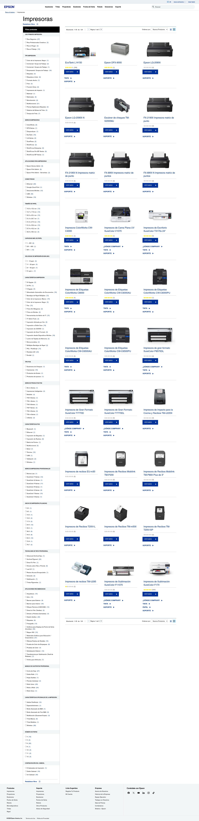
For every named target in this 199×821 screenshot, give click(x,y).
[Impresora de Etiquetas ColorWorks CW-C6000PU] (160, 276)
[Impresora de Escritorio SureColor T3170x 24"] (160, 214)
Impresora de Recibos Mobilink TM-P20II (119, 473)
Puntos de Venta (12, 800)
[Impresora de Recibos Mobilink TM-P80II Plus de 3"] (160, 458)
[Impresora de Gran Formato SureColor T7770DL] (120, 396)
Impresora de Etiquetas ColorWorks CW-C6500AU (78, 349)
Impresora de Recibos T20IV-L (80, 526)
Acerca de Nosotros (101, 791)
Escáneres (10, 797)
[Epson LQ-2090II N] (81, 104)
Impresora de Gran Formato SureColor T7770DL (118, 411)
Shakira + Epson (100, 808)
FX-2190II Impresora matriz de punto (159, 119)
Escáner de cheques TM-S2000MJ (116, 119)
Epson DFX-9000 (113, 62)
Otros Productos (41, 806)
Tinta (66, 78)
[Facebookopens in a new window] (128, 793)
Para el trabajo (10, 12)
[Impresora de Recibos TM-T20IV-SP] (160, 513)
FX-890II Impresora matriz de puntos (118, 174)
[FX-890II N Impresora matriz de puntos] (160, 159)
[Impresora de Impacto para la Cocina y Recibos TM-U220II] (160, 396)
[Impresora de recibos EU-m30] (81, 458)
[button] (170, 29)
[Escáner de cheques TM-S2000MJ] (120, 104)
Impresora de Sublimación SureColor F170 (157, 583)
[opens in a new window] (153, 793)
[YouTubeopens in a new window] (138, 793)
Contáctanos (99, 806)
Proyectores (11, 794)
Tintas (9, 808)
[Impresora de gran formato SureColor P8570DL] (160, 335)
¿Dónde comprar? (112, 246)
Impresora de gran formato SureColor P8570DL (157, 349)
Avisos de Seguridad (43, 808)
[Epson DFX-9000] (120, 49)
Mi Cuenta (69, 794)
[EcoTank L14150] (81, 49)
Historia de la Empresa (102, 794)
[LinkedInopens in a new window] (143, 793)
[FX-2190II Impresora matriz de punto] (160, 104)
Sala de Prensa (100, 803)
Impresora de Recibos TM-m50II (120, 526)
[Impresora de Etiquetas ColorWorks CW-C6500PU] (120, 335)
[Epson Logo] (9, 7)
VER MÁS (69, 72)
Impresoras (10, 791)
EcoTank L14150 (73, 62)
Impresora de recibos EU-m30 (80, 471)
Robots (9, 803)
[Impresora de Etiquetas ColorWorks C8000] (81, 276)
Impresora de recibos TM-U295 (80, 581)
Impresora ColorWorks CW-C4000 (79, 229)
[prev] (88, 29)
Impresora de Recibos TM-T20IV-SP (157, 528)
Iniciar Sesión (191, 2)
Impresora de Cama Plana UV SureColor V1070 (119, 229)
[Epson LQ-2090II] (160, 49)
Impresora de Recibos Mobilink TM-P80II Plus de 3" (159, 473)
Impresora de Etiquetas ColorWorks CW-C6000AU (117, 291)
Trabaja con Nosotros (102, 800)
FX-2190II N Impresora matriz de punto (80, 174)
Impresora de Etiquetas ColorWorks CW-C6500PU (117, 349)
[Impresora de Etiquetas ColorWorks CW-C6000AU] (120, 276)
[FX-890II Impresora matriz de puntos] (120, 159)
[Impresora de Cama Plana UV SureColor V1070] (120, 214)
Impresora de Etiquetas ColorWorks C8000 (76, 291)
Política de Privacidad (43, 818)
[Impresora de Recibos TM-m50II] (120, 513)
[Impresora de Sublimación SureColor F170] (160, 568)
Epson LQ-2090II (152, 62)
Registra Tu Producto (72, 791)
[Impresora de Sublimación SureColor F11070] (120, 568)
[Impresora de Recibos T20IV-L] (81, 513)
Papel (145, 607)
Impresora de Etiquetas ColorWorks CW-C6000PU (157, 291)
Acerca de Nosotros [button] (179, 2)
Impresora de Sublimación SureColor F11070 (117, 583)
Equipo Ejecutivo (100, 797)
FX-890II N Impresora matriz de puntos (159, 174)
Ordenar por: (146, 29)
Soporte (68, 81)
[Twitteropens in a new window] (133, 793)
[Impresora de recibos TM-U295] (81, 568)
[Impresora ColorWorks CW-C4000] (81, 214)
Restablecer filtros (29, 24)
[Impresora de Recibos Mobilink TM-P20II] (120, 458)
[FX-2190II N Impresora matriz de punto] (81, 159)
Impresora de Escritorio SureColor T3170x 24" (155, 229)
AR (170, 2)
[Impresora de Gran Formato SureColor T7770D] (81, 396)
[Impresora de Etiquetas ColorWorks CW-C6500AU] (81, 335)
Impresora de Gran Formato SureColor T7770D (79, 411)
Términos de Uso (30, 818)
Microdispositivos (12, 806)
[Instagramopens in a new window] (148, 793)
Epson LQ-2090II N (74, 117)
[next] (101, 29)
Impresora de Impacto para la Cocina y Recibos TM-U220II (158, 411)
